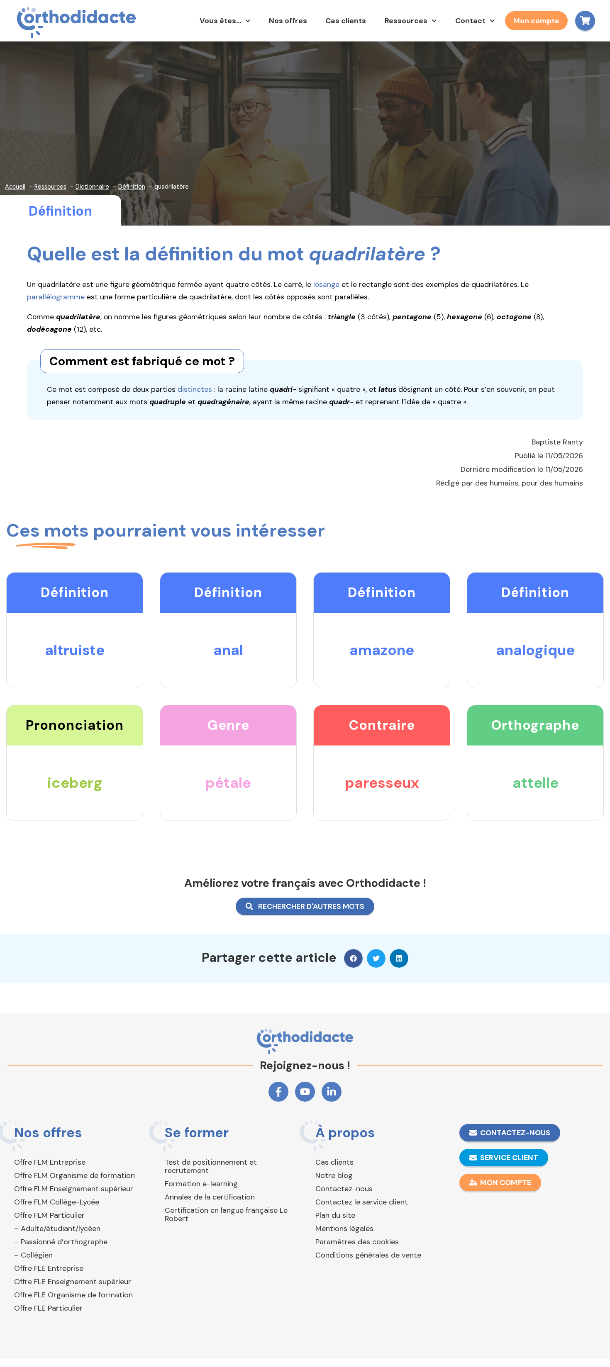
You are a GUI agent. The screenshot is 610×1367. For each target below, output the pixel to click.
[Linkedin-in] (332, 1092)
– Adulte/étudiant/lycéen (57, 1228)
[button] (353, 958)
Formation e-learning (201, 1184)
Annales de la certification (210, 1197)
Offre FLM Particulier (49, 1215)
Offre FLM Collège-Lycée (56, 1202)
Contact (470, 21)
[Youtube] (305, 1092)
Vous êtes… (220, 21)
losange (326, 284)
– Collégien (33, 1255)
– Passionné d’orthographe (60, 1242)
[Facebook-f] (278, 1092)
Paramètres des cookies (357, 1242)
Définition (60, 211)
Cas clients (345, 21)
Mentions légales (344, 1228)
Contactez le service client (361, 1202)
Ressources (406, 21)
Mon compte (536, 21)
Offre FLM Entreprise (49, 1162)
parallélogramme (56, 296)
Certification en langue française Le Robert (226, 1214)
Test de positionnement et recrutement (211, 1166)
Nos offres (288, 21)
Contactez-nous (344, 1189)
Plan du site (335, 1215)
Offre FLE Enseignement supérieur (72, 1282)
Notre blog (334, 1175)
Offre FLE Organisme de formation (73, 1295)
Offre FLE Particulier (48, 1308)
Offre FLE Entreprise (48, 1268)
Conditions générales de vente (368, 1255)
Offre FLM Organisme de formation (74, 1175)
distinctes (195, 389)
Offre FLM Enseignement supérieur (73, 1189)
